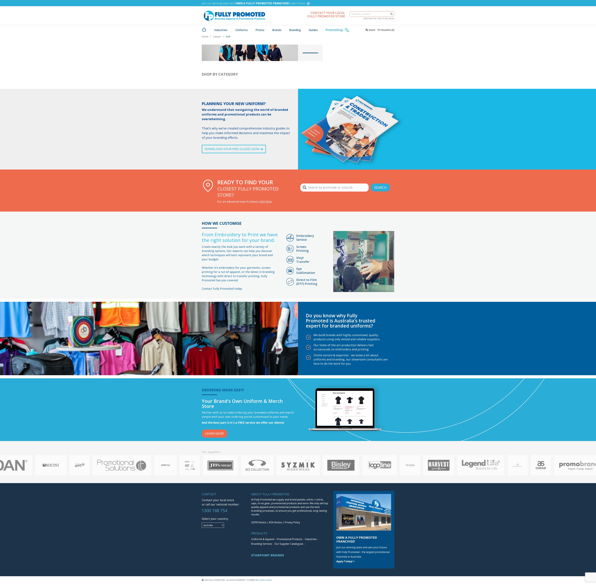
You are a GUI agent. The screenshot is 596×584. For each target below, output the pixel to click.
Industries (311, 539)
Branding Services (262, 544)
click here (265, 201)
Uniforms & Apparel (263, 539)
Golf (228, 36)
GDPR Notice (258, 522)
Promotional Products (290, 539)
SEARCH (380, 187)
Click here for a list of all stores (378, 18)
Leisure (217, 36)
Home (205, 36)
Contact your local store (218, 500)
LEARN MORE (214, 433)
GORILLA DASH (265, 580)
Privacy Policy (292, 522)
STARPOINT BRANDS (267, 555)
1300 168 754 (214, 510)
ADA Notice (275, 522)
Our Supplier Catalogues (289, 544)
